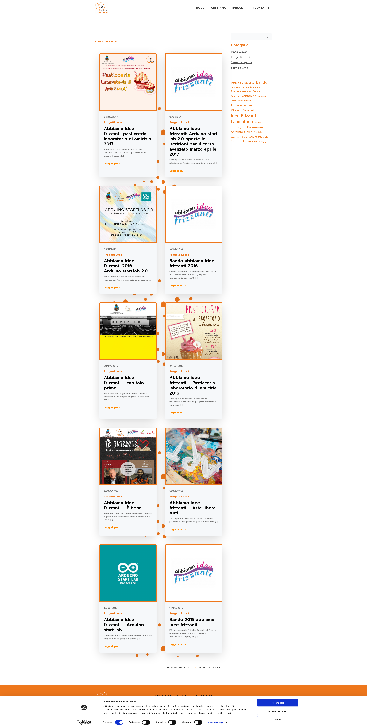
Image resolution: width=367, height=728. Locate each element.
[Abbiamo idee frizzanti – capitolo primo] (128, 331)
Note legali (184, 695)
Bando (261, 82)
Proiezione (255, 127)
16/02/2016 (176, 491)
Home (98, 41)
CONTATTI (261, 8)
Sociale (258, 132)
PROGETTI (240, 8)
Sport (234, 141)
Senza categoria (241, 62)
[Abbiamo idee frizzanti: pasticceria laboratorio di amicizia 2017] (128, 82)
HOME (200, 8)
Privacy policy (163, 695)
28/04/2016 (111, 366)
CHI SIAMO (218, 8)
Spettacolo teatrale (255, 137)
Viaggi (262, 141)
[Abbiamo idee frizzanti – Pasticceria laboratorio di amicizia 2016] (194, 331)
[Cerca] (268, 36)
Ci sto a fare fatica (251, 87)
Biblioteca (235, 87)
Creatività (249, 95)
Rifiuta (277, 719)
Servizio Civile (240, 68)
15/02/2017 (176, 117)
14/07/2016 (176, 249)
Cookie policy (204, 695)
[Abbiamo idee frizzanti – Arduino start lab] (128, 573)
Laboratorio (242, 122)
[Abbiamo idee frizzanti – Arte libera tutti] (194, 456)
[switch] (146, 722)
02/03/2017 (111, 117)
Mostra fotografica (238, 127)
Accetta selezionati (277, 711)
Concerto (258, 91)
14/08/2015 (176, 608)
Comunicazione (241, 91)
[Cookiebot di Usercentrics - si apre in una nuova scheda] (83, 722)
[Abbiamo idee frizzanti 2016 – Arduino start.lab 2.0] (128, 214)
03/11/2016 (110, 249)
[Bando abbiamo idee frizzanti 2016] (194, 214)
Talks (242, 141)
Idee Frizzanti (244, 116)
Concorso (235, 96)
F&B (240, 100)
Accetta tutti (278, 703)
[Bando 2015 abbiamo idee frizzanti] (194, 573)
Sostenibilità (235, 137)
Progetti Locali (113, 122)
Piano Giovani (239, 52)
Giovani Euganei (242, 110)
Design (233, 100)
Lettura (258, 122)
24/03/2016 (176, 366)
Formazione (241, 105)
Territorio (252, 141)
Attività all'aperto (242, 83)
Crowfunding (263, 96)
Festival (247, 100)
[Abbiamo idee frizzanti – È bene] (128, 456)
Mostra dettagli (215, 722)
